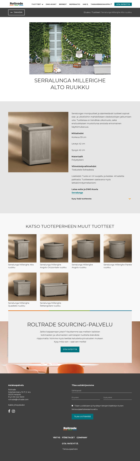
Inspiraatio (74, 4)
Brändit (63, 4)
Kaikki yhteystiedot (16, 405)
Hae (85, 4)
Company (82, 437)
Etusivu (87, 12)
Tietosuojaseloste (70, 449)
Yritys (56, 437)
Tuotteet (36, 4)
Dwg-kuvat (51, 4)
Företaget (68, 437)
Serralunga (77, 192)
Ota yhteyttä (123, 4)
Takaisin (18, 12)
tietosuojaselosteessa (81, 409)
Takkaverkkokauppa (100, 4)
